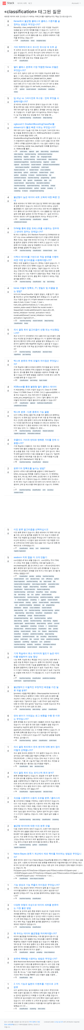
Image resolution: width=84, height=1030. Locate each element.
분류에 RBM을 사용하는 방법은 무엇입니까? (35, 958)
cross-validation (45, 170)
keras (32, 40)
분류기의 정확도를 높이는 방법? (29, 468)
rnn (32, 594)
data (45, 180)
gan (31, 618)
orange (53, 185)
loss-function (25, 164)
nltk (24, 180)
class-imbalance (49, 952)
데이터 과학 (22, 3)
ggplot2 (43, 600)
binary (32, 548)
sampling (39, 952)
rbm (31, 977)
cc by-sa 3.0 (58, 1022)
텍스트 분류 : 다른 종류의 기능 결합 (31, 412)
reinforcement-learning (45, 154)
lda (54, 581)
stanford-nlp (18, 159)
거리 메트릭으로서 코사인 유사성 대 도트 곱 (35, 47)
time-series (41, 1008)
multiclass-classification (44, 403)
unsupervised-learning (37, 191)
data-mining (44, 151)
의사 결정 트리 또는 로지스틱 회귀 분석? (34, 772)
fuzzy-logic (17, 586)
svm (55, 250)
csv (50, 180)
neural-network (31, 89)
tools (55, 613)
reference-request (30, 628)
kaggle (25, 586)
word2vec (38, 644)
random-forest (34, 170)
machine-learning (25, 117)
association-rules (53, 584)
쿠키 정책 (32, 1022)
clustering (51, 89)
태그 (30, 3)
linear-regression (19, 581)
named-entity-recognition (22, 584)
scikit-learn (23, 151)
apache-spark (18, 623)
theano (44, 631)
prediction (47, 642)
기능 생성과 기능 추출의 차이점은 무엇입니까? (37, 885)
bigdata (26, 156)
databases (37, 605)
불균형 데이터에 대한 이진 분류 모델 (32, 826)
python (22, 89)
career (53, 162)
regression (17, 636)
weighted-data (41, 40)
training (28, 602)
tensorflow (44, 586)
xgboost (31, 151)
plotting (38, 576)
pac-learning (27, 354)
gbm (37, 151)
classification (25, 40)
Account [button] (75, 3)
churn (52, 172)
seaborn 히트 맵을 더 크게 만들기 (30, 557)
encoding (53, 592)
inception (52, 586)
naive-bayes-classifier (22, 167)
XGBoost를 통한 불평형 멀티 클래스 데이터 (35, 386)
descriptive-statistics (43, 183)
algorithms (17, 354)
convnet (56, 623)
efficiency (49, 579)
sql (43, 605)
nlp (38, 156)
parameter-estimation (25, 188)
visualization (38, 180)
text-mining (45, 185)
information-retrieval (34, 433)
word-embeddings (19, 647)
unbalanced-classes (20, 222)
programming (45, 177)
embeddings (21, 615)
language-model (46, 156)
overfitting (26, 642)
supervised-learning (33, 185)
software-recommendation (51, 164)
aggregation (24, 626)
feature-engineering (43, 589)
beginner (46, 162)
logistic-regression (20, 433)
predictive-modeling (46, 597)
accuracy (50, 490)
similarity (30, 644)
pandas (43, 188)
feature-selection (19, 170)
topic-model (43, 380)
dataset (33, 156)
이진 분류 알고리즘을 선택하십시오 (31, 529)
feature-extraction (19, 597)
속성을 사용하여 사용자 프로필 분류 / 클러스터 (37, 798)
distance (45, 462)
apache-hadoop (30, 623)
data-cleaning (18, 154)
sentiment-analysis (20, 177)
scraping (50, 188)
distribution (17, 607)
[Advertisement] (32, 512)
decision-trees (47, 352)
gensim (30, 180)
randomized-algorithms (21, 162)
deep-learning (47, 117)
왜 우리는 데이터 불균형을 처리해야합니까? (35, 933)
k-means (31, 175)
